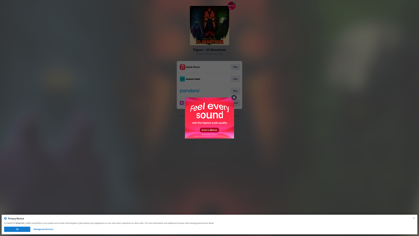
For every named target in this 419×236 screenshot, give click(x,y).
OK (17, 229)
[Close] (414, 218)
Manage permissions (43, 229)
